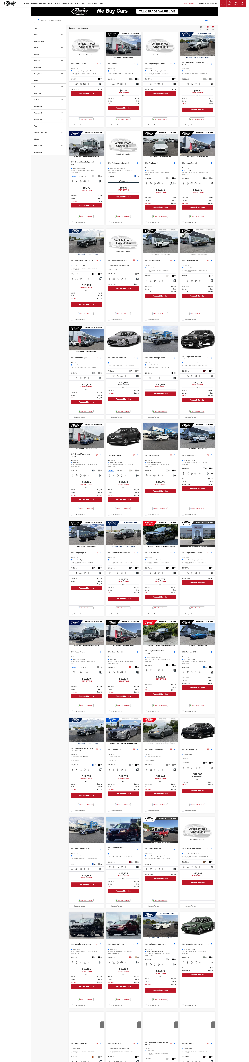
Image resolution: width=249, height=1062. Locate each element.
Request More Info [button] (86, 93)
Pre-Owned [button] (34, 3)
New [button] (27, 3)
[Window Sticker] (175, 183)
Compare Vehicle (79, 125)
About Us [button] (103, 3)
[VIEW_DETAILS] (86, 45)
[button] (139, 45)
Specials (50, 3)
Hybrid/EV (42, 3)
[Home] (24, 3)
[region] (123, 101)
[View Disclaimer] (88, 84)
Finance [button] (71, 3)
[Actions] (100, 63)
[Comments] (100, 84)
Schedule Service (61, 3)
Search (206, 20)
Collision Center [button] (92, 3)
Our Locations (80, 3)
